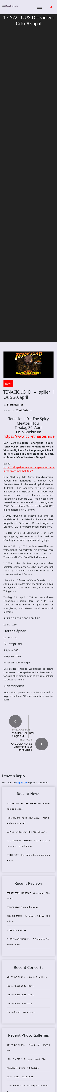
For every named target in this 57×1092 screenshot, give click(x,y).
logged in (21, 782)
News (8, 383)
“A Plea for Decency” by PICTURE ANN (27, 831)
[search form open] (51, 7)
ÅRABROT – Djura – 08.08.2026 (23, 1067)
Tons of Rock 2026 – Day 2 (21, 1003)
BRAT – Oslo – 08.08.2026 (20, 1076)
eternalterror (15, 404)
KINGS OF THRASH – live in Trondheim (27, 977)
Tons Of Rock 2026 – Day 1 (21, 1012)
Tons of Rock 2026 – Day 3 (21, 994)
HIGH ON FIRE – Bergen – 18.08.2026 (26, 1059)
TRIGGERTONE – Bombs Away (22, 907)
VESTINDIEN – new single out (23, 734)
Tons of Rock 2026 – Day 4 (21, 985)
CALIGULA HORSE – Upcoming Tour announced (21, 746)
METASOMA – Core (16, 930)
